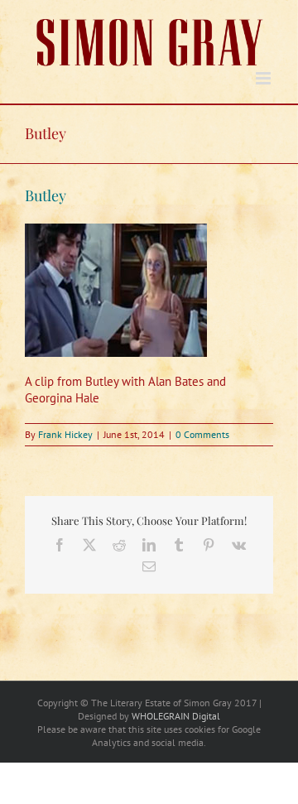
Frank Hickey (65, 434)
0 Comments (202, 434)
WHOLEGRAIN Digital (176, 716)
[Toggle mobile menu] (264, 78)
